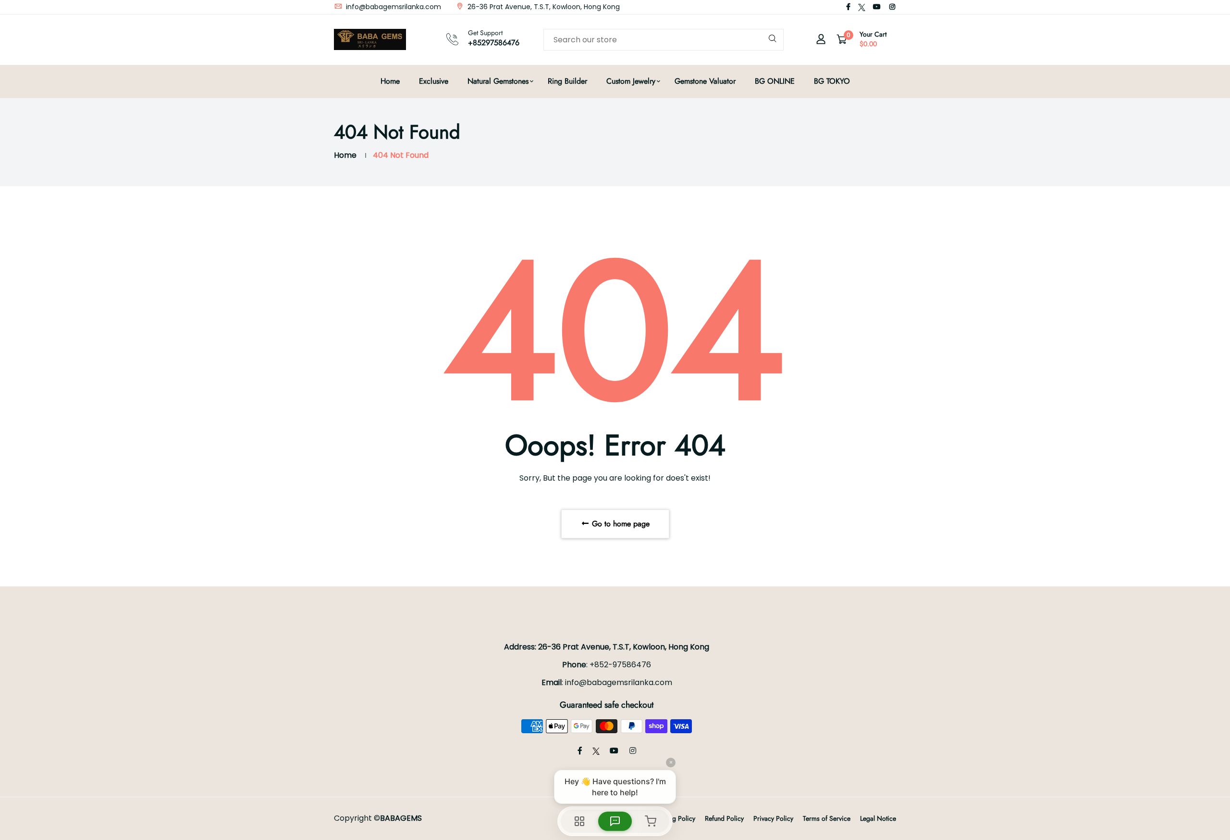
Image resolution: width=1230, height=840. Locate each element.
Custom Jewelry (630, 81)
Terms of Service (826, 818)
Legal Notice (878, 818)
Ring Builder (567, 81)
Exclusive (433, 81)
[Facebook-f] (848, 7)
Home (390, 81)
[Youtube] (877, 7)
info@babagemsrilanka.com (392, 7)
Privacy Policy (773, 818)
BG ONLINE (775, 81)
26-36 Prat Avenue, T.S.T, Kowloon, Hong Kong (543, 7)
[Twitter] (861, 7)
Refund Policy (724, 818)
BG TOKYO (832, 81)
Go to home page (620, 523)
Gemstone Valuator (705, 81)
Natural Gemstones (498, 81)
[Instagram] (892, 7)
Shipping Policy (672, 818)
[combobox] (663, 40)
